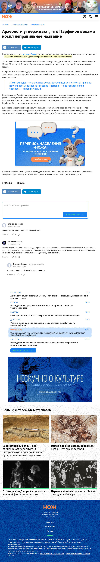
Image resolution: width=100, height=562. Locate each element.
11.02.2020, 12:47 (19, 267)
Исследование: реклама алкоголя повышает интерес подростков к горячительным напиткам (44, 344)
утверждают (29, 54)
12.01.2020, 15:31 (14, 244)
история (6, 25)
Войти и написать (75, 215)
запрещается (83, 547)
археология (15, 292)
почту (39, 551)
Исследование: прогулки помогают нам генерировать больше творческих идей (41, 307)
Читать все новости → (23, 350)
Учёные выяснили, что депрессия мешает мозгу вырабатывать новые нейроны (42, 324)
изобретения (16, 330)
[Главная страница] (7, 16)
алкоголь (14, 339)
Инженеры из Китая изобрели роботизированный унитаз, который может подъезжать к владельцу (47, 334)
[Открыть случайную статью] (84, 16)
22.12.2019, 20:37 (14, 227)
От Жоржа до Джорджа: (24, 493)
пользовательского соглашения (52, 553)
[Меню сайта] (96, 16)
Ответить (5, 234)
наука (21, 182)
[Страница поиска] (90, 16)
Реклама (50, 522)
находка (14, 312)
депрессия (15, 320)
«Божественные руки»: (23, 450)
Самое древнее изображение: (72, 447)
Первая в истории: (73, 493)
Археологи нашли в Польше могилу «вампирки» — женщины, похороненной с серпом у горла (49, 297)
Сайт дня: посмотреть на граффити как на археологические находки (45, 315)
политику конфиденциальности (78, 553)
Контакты (50, 526)
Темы (50, 531)
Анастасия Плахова (20, 25)
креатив (14, 302)
